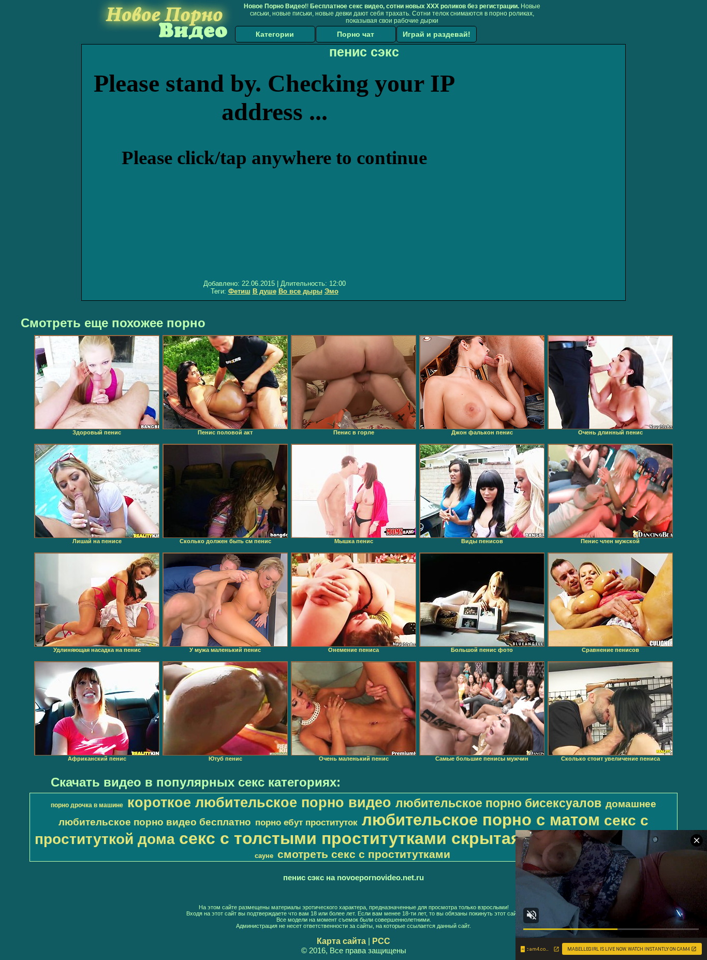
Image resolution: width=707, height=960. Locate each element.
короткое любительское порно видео (259, 802)
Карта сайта (341, 941)
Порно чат (355, 34)
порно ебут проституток (306, 822)
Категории (275, 34)
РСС (381, 941)
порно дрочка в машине (87, 805)
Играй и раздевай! (436, 34)
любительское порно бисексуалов (498, 803)
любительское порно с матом (481, 819)
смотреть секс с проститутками (363, 854)
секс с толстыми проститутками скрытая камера (381, 838)
